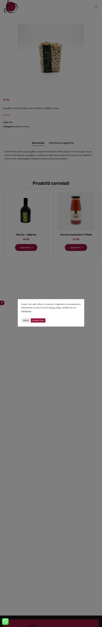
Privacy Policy (55, 307)
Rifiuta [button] (26, 320)
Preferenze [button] (26, 311)
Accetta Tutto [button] (38, 320)
